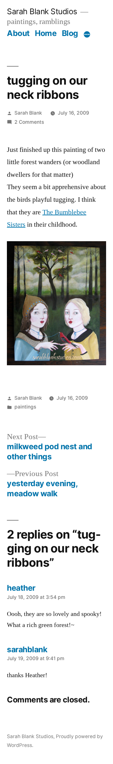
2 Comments (29, 122)
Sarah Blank (28, 113)
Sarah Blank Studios (42, 11)
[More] (87, 34)
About (18, 33)
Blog (70, 33)
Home (45, 33)
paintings (25, 407)
